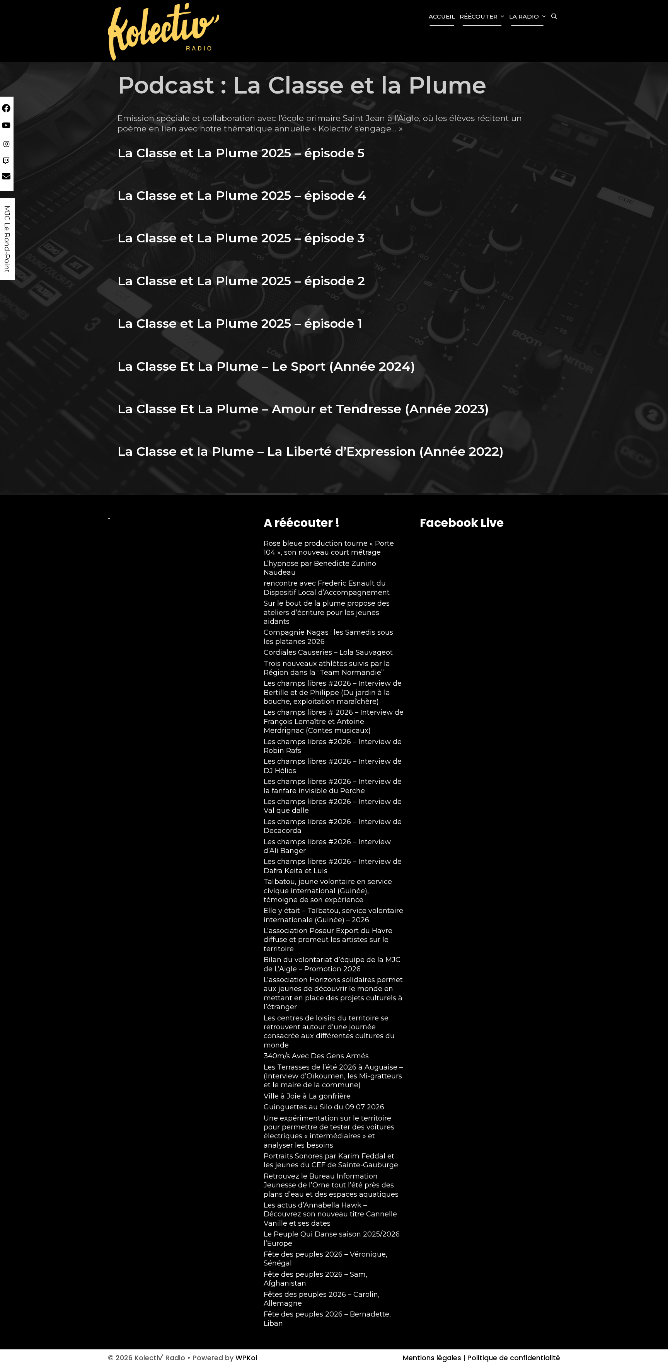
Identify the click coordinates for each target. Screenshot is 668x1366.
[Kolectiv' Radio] (165, 31)
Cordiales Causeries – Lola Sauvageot (328, 652)
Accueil (442, 16)
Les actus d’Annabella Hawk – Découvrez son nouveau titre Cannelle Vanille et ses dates (330, 1214)
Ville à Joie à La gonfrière (307, 1096)
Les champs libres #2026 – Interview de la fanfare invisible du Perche (333, 786)
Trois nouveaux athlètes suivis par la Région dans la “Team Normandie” (327, 668)
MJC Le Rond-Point (7, 239)
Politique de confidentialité (512, 1358)
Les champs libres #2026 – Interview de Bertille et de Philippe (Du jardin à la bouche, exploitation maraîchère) (333, 692)
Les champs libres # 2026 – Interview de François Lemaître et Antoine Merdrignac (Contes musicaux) (334, 721)
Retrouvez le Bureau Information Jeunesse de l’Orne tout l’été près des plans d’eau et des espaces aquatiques (331, 1185)
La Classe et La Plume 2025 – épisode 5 (241, 152)
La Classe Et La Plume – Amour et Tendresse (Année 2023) (303, 408)
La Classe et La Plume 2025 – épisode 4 (242, 195)
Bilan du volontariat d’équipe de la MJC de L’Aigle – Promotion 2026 (332, 964)
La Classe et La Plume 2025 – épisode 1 (240, 323)
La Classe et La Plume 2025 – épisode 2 (241, 280)
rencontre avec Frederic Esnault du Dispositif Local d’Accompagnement (327, 587)
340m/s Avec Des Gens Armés (316, 1056)
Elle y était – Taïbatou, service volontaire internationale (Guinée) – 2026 (333, 915)
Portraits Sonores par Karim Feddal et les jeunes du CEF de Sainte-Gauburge (331, 1160)
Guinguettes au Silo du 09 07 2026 (324, 1107)
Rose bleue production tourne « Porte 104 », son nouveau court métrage (329, 548)
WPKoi (246, 1358)
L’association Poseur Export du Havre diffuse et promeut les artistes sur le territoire (328, 940)
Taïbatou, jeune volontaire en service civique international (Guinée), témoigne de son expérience (328, 890)
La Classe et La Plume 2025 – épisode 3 (241, 237)
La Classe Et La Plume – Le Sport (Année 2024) (266, 366)
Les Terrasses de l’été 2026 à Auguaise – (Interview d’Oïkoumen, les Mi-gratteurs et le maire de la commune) (333, 1076)
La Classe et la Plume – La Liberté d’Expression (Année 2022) (311, 451)
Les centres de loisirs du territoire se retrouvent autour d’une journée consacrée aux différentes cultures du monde (329, 1031)
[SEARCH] (554, 17)
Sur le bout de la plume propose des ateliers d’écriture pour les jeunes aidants (327, 612)
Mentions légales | (434, 1358)
